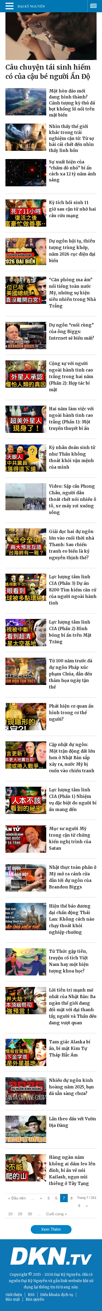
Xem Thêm (51, 1229)
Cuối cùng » (56, 1214)
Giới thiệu (13, 1294)
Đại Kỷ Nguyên (34, 1281)
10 (10, 1214)
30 (30, 1214)
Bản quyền (35, 1299)
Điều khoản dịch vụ (56, 1294)
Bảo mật (12, 1299)
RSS (31, 1294)
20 (20, 1214)
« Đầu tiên (17, 1198)
